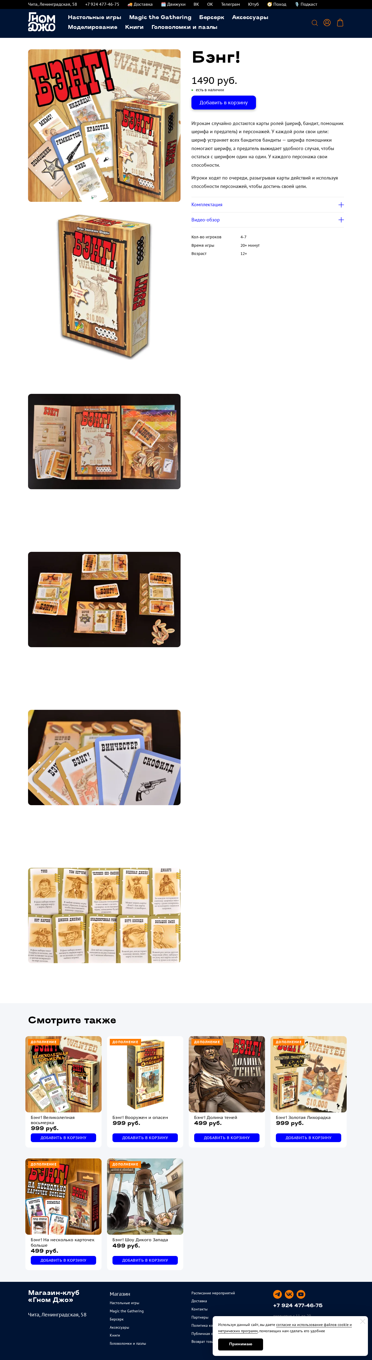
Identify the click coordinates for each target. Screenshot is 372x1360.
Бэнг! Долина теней (215, 1117)
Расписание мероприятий (213, 1293)
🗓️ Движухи (173, 4)
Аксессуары (250, 17)
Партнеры (199, 1317)
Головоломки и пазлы (184, 27)
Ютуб (253, 4)
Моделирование (92, 27)
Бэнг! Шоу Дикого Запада (140, 1239)
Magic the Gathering (160, 17)
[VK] (289, 1294)
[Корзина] (340, 22)
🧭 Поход (276, 4)
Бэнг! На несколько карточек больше (62, 1242)
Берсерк (211, 17)
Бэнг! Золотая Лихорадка (303, 1117)
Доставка (199, 1300)
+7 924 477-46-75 (102, 4)
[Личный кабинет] (327, 22)
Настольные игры (94, 17)
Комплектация (206, 204)
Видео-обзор (205, 220)
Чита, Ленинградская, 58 (52, 4)
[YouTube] (301, 1294)
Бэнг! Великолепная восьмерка (53, 1120)
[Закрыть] (362, 1321)
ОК (210, 4)
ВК (196, 4)
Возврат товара (204, 1341)
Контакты (199, 1309)
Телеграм (230, 4)
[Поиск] (315, 22)
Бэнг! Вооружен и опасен (140, 1117)
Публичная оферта (207, 1333)
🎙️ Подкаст (305, 4)
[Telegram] (277, 1294)
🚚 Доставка (140, 4)
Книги (134, 27)
